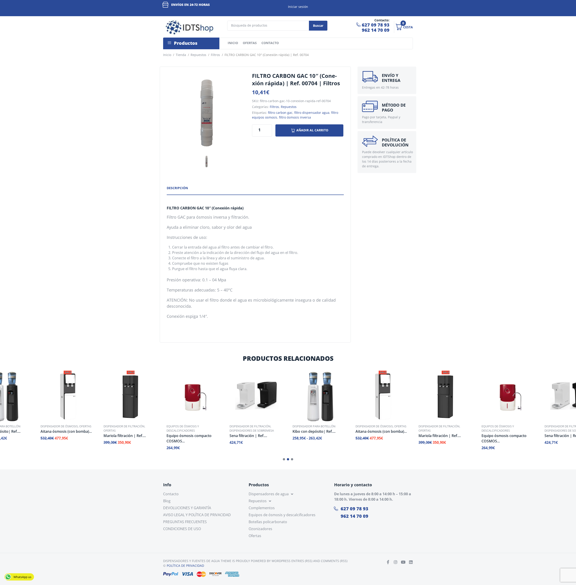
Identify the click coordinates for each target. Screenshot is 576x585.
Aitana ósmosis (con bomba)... (66, 431)
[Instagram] (396, 562)
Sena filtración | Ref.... (248, 435)
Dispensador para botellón (313, 426)
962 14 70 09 (375, 30)
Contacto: (381, 20)
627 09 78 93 (375, 25)
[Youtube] (403, 562)
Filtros (215, 55)
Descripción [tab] (177, 188)
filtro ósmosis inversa (295, 117)
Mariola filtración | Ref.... (125, 435)
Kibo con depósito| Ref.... (313, 431)
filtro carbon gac (280, 112)
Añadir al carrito (312, 130)
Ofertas (85, 426)
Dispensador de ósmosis (59, 426)
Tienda (181, 55)
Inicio (167, 55)
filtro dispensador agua (311, 112)
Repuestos (198, 55)
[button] (284, 459)
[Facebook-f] (388, 562)
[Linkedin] (411, 562)
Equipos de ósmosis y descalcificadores (182, 428)
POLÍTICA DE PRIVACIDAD (185, 565)
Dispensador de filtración (124, 426)
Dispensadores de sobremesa (252, 430)
